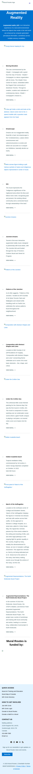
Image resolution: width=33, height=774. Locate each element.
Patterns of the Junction (14, 289)
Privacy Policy (20, 766)
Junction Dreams (12, 236)
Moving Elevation (12, 66)
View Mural (11, 100)
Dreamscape (10, 129)
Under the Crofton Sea (13, 399)
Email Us (5, 736)
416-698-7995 (6, 733)
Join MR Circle (6, 705)
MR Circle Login (7, 708)
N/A (7, 184)
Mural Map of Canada (9, 694)
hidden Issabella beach (14, 457)
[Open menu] (29, 3)
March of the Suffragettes (14, 504)
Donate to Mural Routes (9, 711)
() (11, 25)
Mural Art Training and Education (12, 691)
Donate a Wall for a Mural (10, 714)
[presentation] (17, 54)
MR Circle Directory (8, 697)
